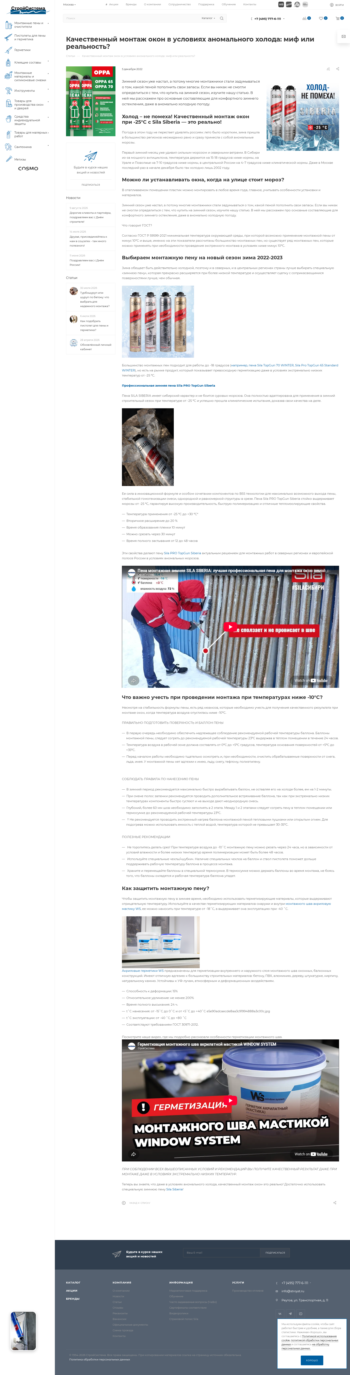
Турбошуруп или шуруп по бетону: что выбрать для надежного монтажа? (95, 299)
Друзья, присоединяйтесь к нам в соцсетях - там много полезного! (88, 241)
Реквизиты (120, 1313)
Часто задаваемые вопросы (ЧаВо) (193, 1302)
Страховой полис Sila (183, 1319)
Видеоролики (178, 1313)
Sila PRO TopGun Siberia (182, 553)
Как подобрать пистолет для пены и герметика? (94, 325)
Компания (122, 1282)
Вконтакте (280, 1313)
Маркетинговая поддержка (188, 1290)
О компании (121, 1290)
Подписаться (275, 1252)
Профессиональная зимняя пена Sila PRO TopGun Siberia (168, 385)
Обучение (176, 1296)
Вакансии (119, 1319)
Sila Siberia (174, 1189)
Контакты (119, 1336)
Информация (181, 1282)
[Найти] (222, 18)
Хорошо (312, 1360)
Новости (73, 198)
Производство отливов (248, 1290)
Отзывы (118, 1307)
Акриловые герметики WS (143, 971)
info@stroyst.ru (293, 1291)
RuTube (300, 1313)
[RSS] (328, 69)
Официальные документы (130, 1324)
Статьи (71, 278)
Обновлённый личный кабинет (95, 347)
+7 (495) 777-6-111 (267, 19)
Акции (72, 1290)
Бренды (73, 1298)
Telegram (290, 1313)
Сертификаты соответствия (188, 1307)
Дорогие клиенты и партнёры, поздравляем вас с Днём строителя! (90, 217)
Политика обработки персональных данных (99, 1359)
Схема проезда (123, 1330)
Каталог (73, 1282)
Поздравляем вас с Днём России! (87, 262)
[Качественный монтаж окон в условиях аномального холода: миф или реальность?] (303, 115)
